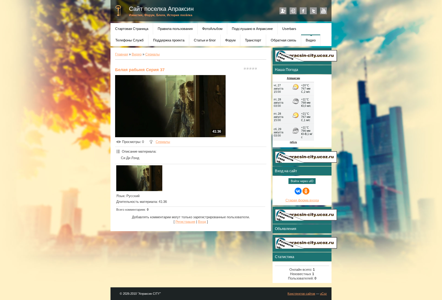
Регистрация (282, 10)
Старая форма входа (302, 200)
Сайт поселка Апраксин (161, 8)
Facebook (303, 10)
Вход (293, 10)
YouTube (323, 10)
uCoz (323, 293)
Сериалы (152, 54)
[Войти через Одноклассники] (305, 191)
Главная (121, 54)
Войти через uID (302, 181)
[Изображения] (139, 178)
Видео (137, 54)
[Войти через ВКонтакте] (298, 191)
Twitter (313, 10)
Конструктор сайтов (301, 293)
